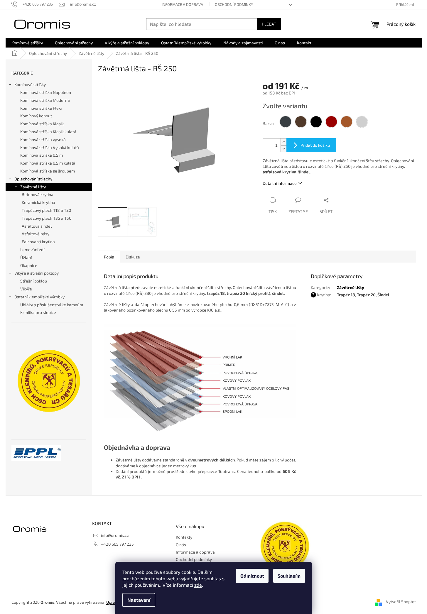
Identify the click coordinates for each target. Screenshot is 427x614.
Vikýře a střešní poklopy (36, 272)
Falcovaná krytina (38, 241)
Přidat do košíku (315, 145)
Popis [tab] (109, 256)
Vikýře (26, 288)
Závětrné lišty (33, 186)
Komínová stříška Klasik (42, 123)
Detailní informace (280, 183)
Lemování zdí (32, 249)
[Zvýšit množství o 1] (283, 141)
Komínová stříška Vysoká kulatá (49, 147)
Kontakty (184, 536)
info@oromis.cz (115, 535)
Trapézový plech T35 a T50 (46, 218)
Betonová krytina (37, 194)
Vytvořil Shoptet (401, 601)
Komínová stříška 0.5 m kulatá (47, 162)
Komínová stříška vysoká (43, 139)
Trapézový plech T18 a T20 (46, 210)
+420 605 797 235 (117, 544)
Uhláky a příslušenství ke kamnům (51, 304)
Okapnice (28, 265)
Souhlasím (289, 576)
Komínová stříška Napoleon (45, 92)
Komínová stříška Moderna (45, 100)
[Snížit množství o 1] (283, 148)
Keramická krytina (38, 202)
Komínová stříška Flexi (41, 108)
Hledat (269, 23)
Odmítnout (252, 576)
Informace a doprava (182, 4)
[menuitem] (27, 43)
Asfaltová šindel (37, 226)
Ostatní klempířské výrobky (39, 296)
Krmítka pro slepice (38, 312)
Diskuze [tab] (133, 256)
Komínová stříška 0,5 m (41, 155)
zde (198, 585)
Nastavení (138, 600)
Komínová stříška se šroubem (47, 170)
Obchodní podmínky (234, 4)
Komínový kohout (36, 115)
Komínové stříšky (30, 84)
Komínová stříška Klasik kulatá (48, 131)
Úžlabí (26, 257)
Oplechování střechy (33, 178)
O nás (181, 544)
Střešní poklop (33, 280)
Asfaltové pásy (35, 233)
